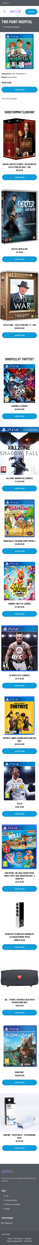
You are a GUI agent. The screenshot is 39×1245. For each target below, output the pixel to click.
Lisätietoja (19, 90)
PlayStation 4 (21, 74)
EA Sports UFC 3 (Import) (19, 675)
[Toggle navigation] (4, 11)
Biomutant (19, 1072)
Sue (7, 1196)
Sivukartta (28, 1241)
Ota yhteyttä (18, 1238)
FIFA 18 (19, 803)
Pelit (13, 74)
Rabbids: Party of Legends (19, 603)
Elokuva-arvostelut (13, 1204)
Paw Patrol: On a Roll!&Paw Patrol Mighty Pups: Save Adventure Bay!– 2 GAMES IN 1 (19, 876)
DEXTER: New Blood (20, 249)
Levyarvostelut (11, 1200)
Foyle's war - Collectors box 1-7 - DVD (19, 325)
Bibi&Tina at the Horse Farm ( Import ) (19, 541)
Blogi (8, 1209)
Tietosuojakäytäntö (14, 1241)
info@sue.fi (5, 3)
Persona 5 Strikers (19, 406)
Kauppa (31, 12)
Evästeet (28, 1238)
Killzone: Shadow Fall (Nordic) (19, 478)
